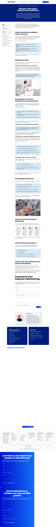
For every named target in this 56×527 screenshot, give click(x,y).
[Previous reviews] (15, 231)
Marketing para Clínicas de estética (36, 335)
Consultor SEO (11, 342)
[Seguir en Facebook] (26, 446)
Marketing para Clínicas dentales (35, 331)
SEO (25, 252)
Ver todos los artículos (28, 426)
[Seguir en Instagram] (28, 446)
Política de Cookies (34, 449)
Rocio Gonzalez (39, 227)
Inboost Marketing (19, 223)
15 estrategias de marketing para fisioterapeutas (19, 386)
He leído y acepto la (22, 305)
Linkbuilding (22, 439)
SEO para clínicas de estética (22, 153)
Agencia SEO (11, 333)
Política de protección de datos (27, 449)
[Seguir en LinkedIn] (30, 446)
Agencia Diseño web (32, 434)
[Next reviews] (40, 231)
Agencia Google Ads (12, 340)
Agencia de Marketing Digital (13, 331)
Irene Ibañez (20, 227)
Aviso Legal (20, 449)
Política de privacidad (25, 305)
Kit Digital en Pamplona (40, 440)
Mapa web (47, 440)
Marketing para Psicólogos (34, 333)
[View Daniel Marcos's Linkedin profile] (25, 318)
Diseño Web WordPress (32, 435)
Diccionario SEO (22, 440)
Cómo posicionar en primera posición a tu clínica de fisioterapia (23, 420)
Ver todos (32, 338)
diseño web (18, 40)
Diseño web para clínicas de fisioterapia (17, 350)
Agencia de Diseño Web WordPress (14, 338)
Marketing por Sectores (49, 435)
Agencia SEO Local (12, 335)
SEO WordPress (13, 440)
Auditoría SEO (22, 438)
